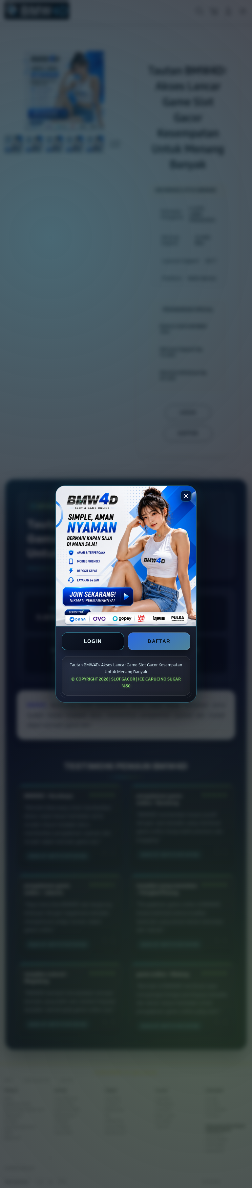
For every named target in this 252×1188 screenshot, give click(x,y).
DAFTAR (159, 641)
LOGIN (93, 641)
